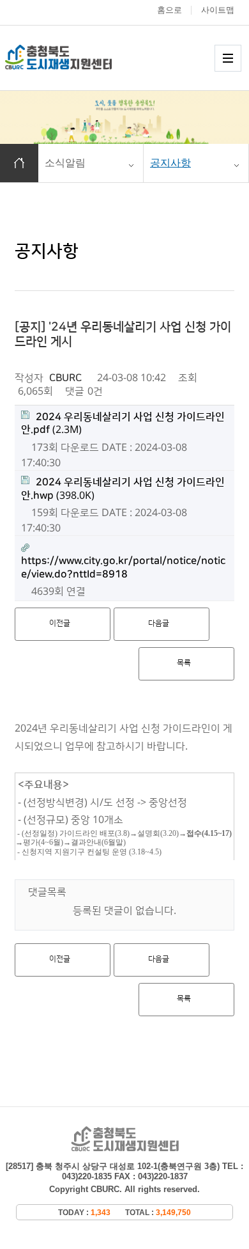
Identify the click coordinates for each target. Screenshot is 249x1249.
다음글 (158, 623)
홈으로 (169, 10)
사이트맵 (217, 10)
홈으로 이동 (19, 163)
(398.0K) (123, 488)
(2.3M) (123, 423)
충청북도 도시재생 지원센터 (72, 57)
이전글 (59, 623)
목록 (184, 663)
